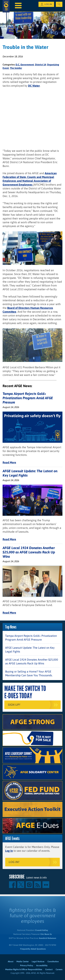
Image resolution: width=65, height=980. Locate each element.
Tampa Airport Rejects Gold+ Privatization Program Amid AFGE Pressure (28, 398)
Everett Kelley (41, 930)
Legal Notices (38, 961)
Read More (9, 462)
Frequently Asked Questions (33, 949)
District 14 (40, 64)
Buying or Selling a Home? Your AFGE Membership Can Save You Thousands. (29, 673)
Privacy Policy (26, 965)
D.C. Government (25, 64)
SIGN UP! (14, 705)
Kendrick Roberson (47, 938)
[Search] (59, 4)
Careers (59, 969)
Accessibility (41, 965)
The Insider (16, 68)
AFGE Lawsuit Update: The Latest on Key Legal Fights (30, 649)
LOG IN (48, 4)
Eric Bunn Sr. (46, 934)
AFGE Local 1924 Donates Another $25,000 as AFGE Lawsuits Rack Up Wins (29, 552)
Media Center (22, 961)
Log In (9, 850)
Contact (49, 969)
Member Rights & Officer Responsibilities (23, 969)
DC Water (34, 85)
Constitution (53, 961)
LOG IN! (14, 862)
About (10, 961)
